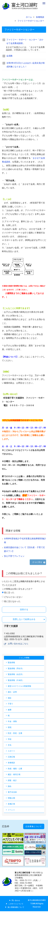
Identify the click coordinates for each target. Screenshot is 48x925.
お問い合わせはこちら (18, 644)
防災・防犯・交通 (15, 733)
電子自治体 (12, 792)
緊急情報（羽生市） (16, 668)
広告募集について (33, 826)
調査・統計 (12, 780)
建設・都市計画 (14, 774)
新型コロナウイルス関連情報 (19, 686)
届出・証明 (12, 692)
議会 (9, 786)
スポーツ (11, 751)
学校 (9, 739)
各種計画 (11, 804)
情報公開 (11, 798)
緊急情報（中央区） (16, 680)
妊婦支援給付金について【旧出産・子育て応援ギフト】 (24, 549)
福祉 (9, 698)
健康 (9, 710)
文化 (9, 745)
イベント (11, 810)
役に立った (9, 592)
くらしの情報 (24, 658)
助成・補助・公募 (15, 769)
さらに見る (37, 562)
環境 (9, 727)
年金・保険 (12, 721)
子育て (10, 704)
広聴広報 (11, 757)
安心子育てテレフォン (14, 556)
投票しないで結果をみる (24, 619)
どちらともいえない (13, 597)
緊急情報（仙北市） (16, 674)
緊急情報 (11, 662)
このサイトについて (15, 904)
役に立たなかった (12, 601)
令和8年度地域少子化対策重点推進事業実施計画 (25, 540)
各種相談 (11, 763)
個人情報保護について (16, 907)
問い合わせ (16, 900)
